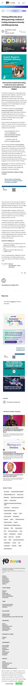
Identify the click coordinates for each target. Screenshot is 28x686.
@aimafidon (12, 133)
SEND (5, 536)
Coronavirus (6, 507)
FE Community (5, 578)
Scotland (20, 534)
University (14, 545)
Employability (5, 593)
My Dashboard (5, 649)
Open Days (4, 666)
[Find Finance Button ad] (14, 336)
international (16, 516)
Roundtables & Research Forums (9, 668)
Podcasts (4, 637)
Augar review (20, 494)
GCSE (20, 513)
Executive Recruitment (7, 605)
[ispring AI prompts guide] (14, 384)
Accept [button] (19, 683)
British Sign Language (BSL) (17, 497)
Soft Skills (18, 536)
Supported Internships (18, 539)
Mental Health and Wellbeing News (12, 525)
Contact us (4, 577)
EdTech (3, 592)
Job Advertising (5, 627)
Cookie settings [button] (9, 683)
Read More (21, 681)
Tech (19, 542)
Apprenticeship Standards (17, 491)
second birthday (20, 144)
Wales (20, 545)
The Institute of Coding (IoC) (9, 285)
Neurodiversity (18, 528)
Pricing (3, 623)
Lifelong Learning (8, 522)
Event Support (5, 630)
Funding (15, 513)
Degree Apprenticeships (9, 510)
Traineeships (7, 545)
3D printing (6, 491)
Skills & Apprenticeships (7, 596)
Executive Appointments (7, 604)
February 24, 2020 (9, 33)
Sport (5, 539)
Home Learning (7, 516)
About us (4, 576)
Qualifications (12, 534)
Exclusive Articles (6, 614)
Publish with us (5, 580)
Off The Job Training (12, 531)
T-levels (14, 542)
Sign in (23, 3)
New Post (4, 648)
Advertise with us (6, 581)
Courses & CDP (5, 664)
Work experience (8, 548)
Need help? (4, 654)
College (5, 500)
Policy (21, 531)
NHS (5, 531)
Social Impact (5, 597)
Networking (4, 665)
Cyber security (15, 507)
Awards (4, 661)
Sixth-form (11, 536)
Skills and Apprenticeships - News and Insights (14, 265)
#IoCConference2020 (9, 134)
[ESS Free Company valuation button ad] (14, 368)
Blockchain (6, 497)
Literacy (16, 522)
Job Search (4, 607)
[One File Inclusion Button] (14, 321)
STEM (10, 539)
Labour (11, 519)
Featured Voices (5, 615)
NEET (12, 528)
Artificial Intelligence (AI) (9, 494)
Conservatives (12, 500)
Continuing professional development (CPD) (12, 504)
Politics (5, 534)
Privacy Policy (5, 582)
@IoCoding (17, 134)
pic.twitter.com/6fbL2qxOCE (11, 136)
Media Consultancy (6, 628)
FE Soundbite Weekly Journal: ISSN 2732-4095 (12, 616)
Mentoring (6, 528)
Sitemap (4, 583)
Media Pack (4, 625)
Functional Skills (7, 513)
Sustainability (7, 542)
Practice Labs (4, 163)
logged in (13, 301)
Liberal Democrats (19, 519)
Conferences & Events (7, 663)
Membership (5, 653)
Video (3, 638)
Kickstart (6, 519)
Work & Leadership (6, 594)
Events (3, 650)
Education (4, 590)
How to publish (5, 645)
